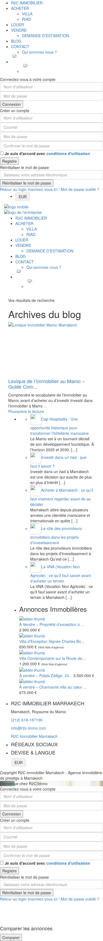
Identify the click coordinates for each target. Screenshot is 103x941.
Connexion (11, 104)
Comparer (11, 937)
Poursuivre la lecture (26, 411)
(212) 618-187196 (27, 719)
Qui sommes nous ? (39, 52)
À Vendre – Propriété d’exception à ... (51, 624)
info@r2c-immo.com (28, 728)
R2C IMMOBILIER (27, 2)
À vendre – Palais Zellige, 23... (45, 675)
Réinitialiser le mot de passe (26, 183)
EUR (23, 196)
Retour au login (13, 189)
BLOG (16, 41)
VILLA (27, 13)
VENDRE (19, 30)
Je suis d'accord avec (47, 153)
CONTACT (20, 46)
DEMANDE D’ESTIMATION (45, 35)
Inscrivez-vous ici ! (44, 189)
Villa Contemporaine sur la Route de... (52, 658)
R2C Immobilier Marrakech (34, 736)
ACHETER (20, 8)
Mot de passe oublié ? (80, 189)
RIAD (26, 19)
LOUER (17, 24)
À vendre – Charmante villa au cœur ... (53, 687)
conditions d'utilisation (68, 153)
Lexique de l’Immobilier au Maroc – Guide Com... (46, 383)
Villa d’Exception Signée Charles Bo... (51, 641)
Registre (9, 161)
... (45, 406)
